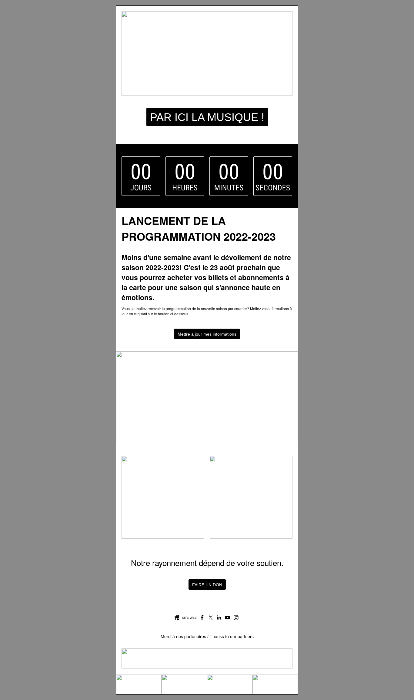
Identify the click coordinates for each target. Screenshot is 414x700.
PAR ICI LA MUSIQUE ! (207, 117)
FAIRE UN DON (207, 584)
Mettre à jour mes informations (207, 334)
